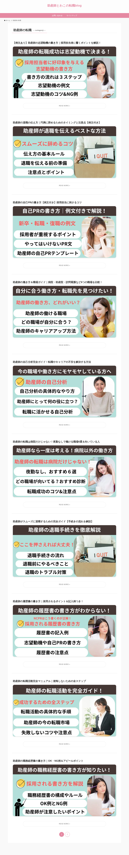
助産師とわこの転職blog (64, 5)
